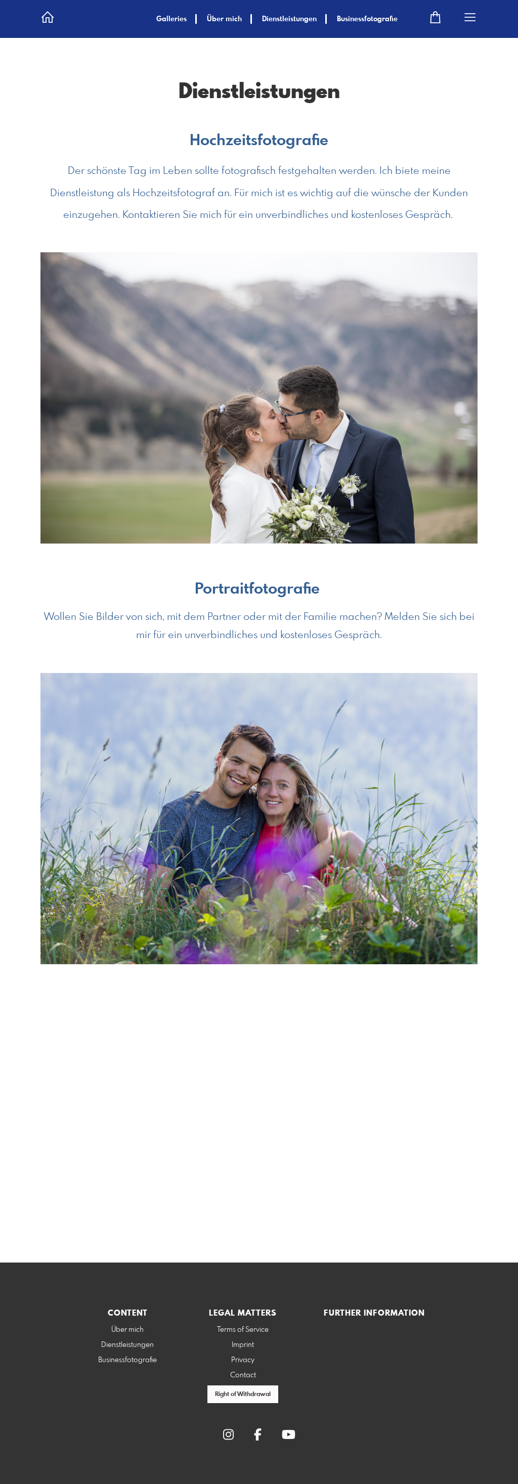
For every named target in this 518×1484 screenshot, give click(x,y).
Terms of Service (243, 1329)
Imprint (243, 1344)
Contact (243, 1375)
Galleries (171, 19)
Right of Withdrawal (243, 1394)
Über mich (224, 19)
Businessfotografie (367, 19)
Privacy (242, 1360)
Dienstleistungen (289, 19)
